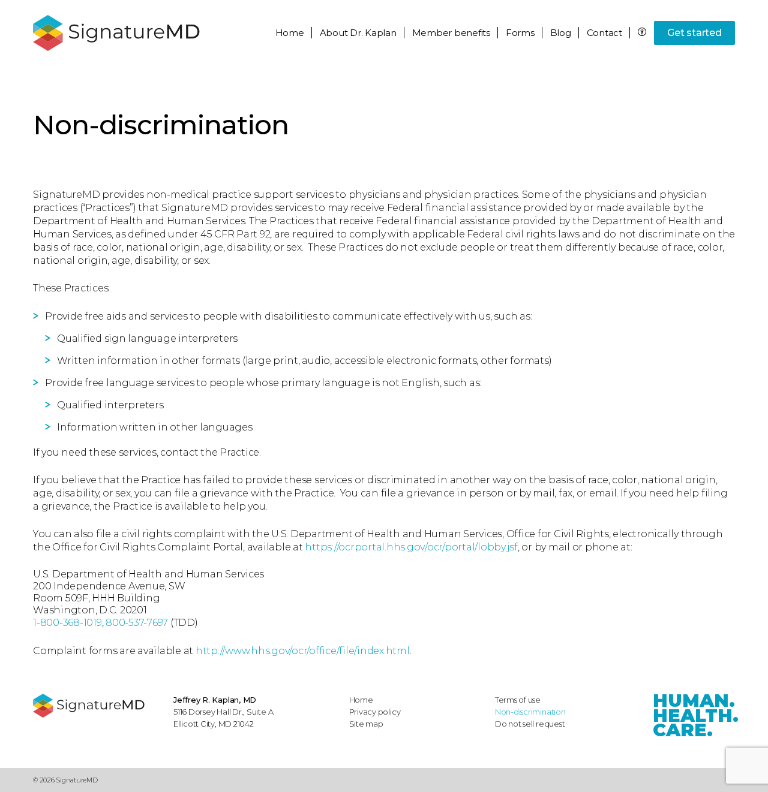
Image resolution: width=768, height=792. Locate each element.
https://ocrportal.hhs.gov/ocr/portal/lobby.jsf (411, 547)
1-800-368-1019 (67, 622)
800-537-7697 (137, 622)
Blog (560, 32)
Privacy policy (375, 711)
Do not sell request (530, 723)
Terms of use (518, 699)
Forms (520, 32)
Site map (366, 723)
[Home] (97, 706)
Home (289, 32)
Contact (604, 32)
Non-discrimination (530, 711)
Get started (694, 32)
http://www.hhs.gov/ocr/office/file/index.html (303, 651)
